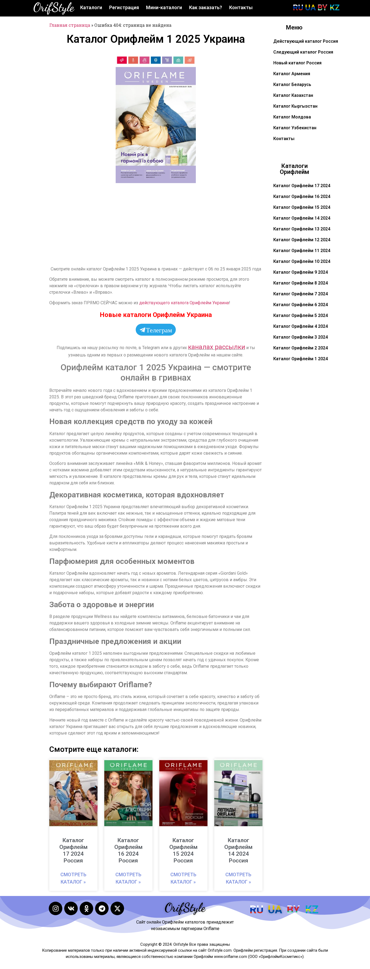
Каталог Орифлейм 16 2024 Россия (128, 850)
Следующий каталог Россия (303, 52)
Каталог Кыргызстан (295, 106)
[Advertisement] (81, 138)
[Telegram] (102, 908)
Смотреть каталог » (73, 878)
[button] (188, 64)
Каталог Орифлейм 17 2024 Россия (73, 850)
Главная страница (69, 25)
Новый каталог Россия (297, 62)
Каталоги (91, 7)
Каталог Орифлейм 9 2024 (300, 272)
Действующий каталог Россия (305, 41)
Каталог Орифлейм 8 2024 (300, 283)
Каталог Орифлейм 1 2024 (300, 358)
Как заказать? (205, 7)
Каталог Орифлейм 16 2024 (301, 196)
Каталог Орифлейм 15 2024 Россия (183, 850)
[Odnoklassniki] (86, 908)
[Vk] (71, 908)
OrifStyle (53, 7)
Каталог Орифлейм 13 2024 (301, 228)
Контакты (241, 7)
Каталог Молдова (292, 117)
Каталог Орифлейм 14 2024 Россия (238, 850)
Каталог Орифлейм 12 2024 (301, 239)
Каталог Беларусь (292, 84)
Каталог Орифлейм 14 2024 (301, 218)
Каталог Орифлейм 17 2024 (301, 185)
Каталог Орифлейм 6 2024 (300, 304)
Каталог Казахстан (293, 95)
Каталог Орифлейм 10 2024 (301, 261)
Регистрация (124, 7)
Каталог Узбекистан (294, 127)
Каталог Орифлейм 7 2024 (300, 293)
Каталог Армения (291, 73)
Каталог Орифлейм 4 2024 (300, 326)
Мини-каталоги (164, 7)
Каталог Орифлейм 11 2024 (301, 250)
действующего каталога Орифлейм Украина (184, 302)
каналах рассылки (216, 347)
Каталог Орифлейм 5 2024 (300, 315)
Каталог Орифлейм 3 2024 (300, 337)
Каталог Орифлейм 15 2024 (301, 207)
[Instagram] (55, 908)
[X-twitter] (117, 908)
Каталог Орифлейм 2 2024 (300, 347)
